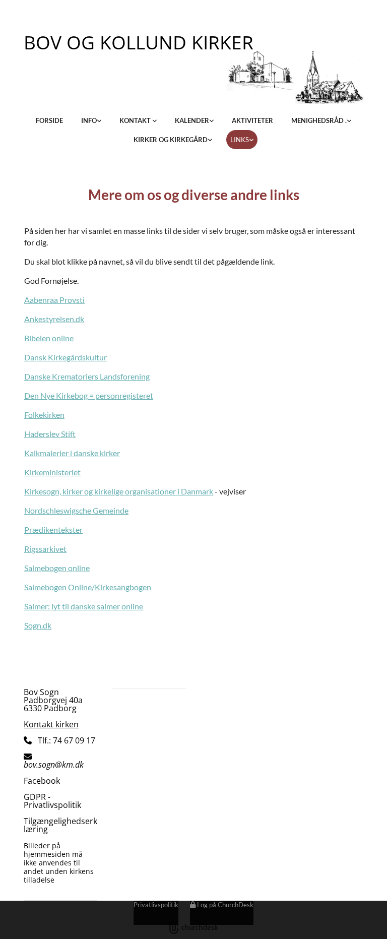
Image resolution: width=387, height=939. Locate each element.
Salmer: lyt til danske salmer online (83, 606)
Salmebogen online (57, 568)
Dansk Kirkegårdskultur (65, 357)
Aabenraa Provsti (54, 299)
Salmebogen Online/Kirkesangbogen (87, 587)
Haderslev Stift (50, 434)
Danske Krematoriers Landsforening (87, 376)
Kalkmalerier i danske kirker (72, 453)
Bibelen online (49, 338)
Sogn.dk (37, 625)
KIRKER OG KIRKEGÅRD (171, 140)
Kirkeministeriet (52, 472)
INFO (89, 120)
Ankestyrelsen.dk (54, 319)
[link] (91, 120)
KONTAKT (135, 120)
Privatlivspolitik (156, 905)
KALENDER (192, 120)
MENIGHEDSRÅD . (319, 120)
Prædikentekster (53, 529)
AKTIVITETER (252, 120)
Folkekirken (44, 414)
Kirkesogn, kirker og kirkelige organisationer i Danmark (118, 491)
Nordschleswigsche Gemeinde (76, 510)
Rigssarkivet (45, 548)
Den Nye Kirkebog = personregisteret (88, 395)
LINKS (239, 140)
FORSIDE (49, 120)
